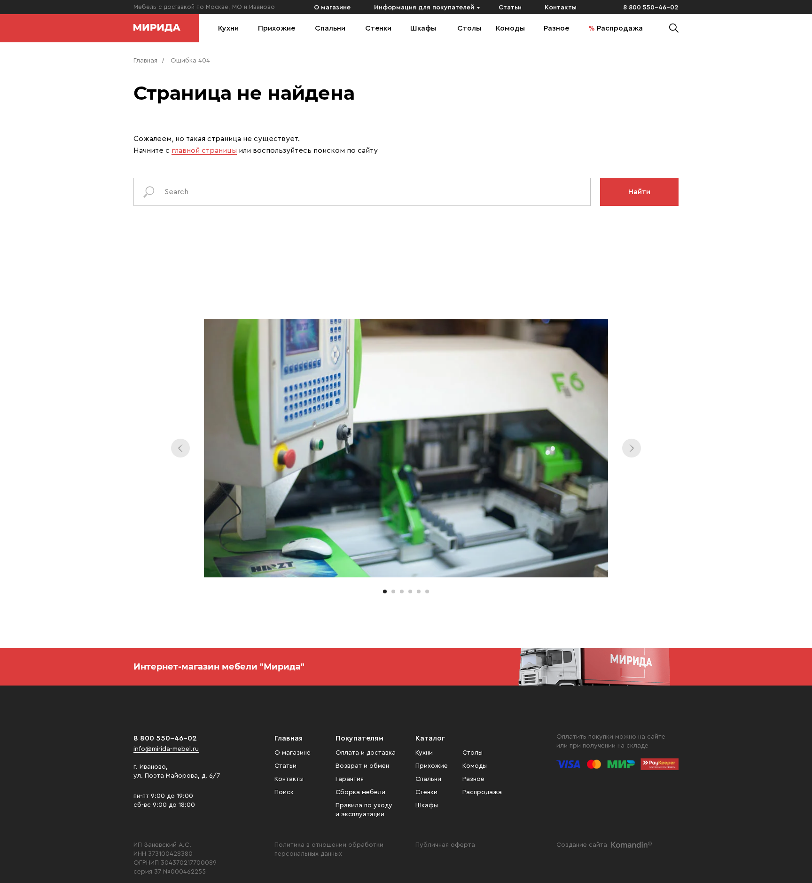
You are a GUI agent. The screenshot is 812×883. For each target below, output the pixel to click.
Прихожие (276, 28)
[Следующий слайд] (631, 448)
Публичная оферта (445, 845)
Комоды (510, 28)
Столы (469, 28)
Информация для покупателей (424, 7)
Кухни (228, 28)
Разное (556, 28)
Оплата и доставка (366, 752)
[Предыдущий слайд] (180, 448)
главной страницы (204, 150)
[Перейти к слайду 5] (419, 591)
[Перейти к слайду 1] (385, 591)
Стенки (378, 28)
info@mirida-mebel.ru (166, 749)
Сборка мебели (360, 792)
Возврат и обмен (362, 766)
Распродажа (620, 28)
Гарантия (350, 779)
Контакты (561, 7)
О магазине (332, 7)
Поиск (284, 792)
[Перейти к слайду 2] (393, 591)
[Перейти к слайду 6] (427, 591)
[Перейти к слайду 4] (410, 591)
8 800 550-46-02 (651, 7)
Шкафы (423, 28)
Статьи (510, 7)
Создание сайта (581, 845)
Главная (145, 60)
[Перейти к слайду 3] (402, 591)
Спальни (330, 28)
